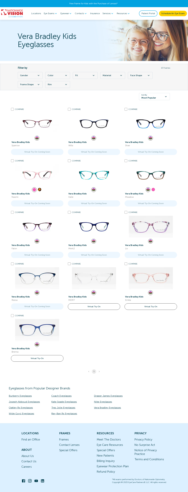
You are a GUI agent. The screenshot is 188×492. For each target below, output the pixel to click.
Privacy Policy (143, 439)
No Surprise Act (144, 445)
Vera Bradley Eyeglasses (107, 407)
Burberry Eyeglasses (20, 395)
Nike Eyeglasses (103, 401)
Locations (36, 13)
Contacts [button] (79, 13)
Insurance (95, 13)
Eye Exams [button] (49, 13)
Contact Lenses (69, 445)
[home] (12, 13)
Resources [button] (122, 13)
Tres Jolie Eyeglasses (63, 407)
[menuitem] (51, 13)
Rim (50, 84)
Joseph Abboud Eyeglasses (24, 401)
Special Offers (68, 450)
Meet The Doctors (109, 439)
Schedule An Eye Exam (173, 13)
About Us (27, 456)
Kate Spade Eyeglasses (64, 401)
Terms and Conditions (149, 459)
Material (107, 75)
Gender (24, 75)
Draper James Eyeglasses (108, 395)
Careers (26, 466)
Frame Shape (27, 84)
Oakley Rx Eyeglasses (21, 407)
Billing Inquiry (106, 461)
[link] (37, 124)
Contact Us (28, 461)
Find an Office (30, 439)
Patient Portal (148, 13)
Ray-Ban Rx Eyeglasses (64, 413)
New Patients (105, 455)
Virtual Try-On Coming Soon (37, 152)
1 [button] (94, 371)
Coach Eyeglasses (61, 395)
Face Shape (136, 75)
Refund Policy (106, 471)
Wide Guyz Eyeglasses (21, 413)
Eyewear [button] (64, 13)
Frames (64, 439)
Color (50, 75)
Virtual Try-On (94, 306)
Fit (76, 75)
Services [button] (107, 13)
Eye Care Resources (110, 445)
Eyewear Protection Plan (113, 466)
